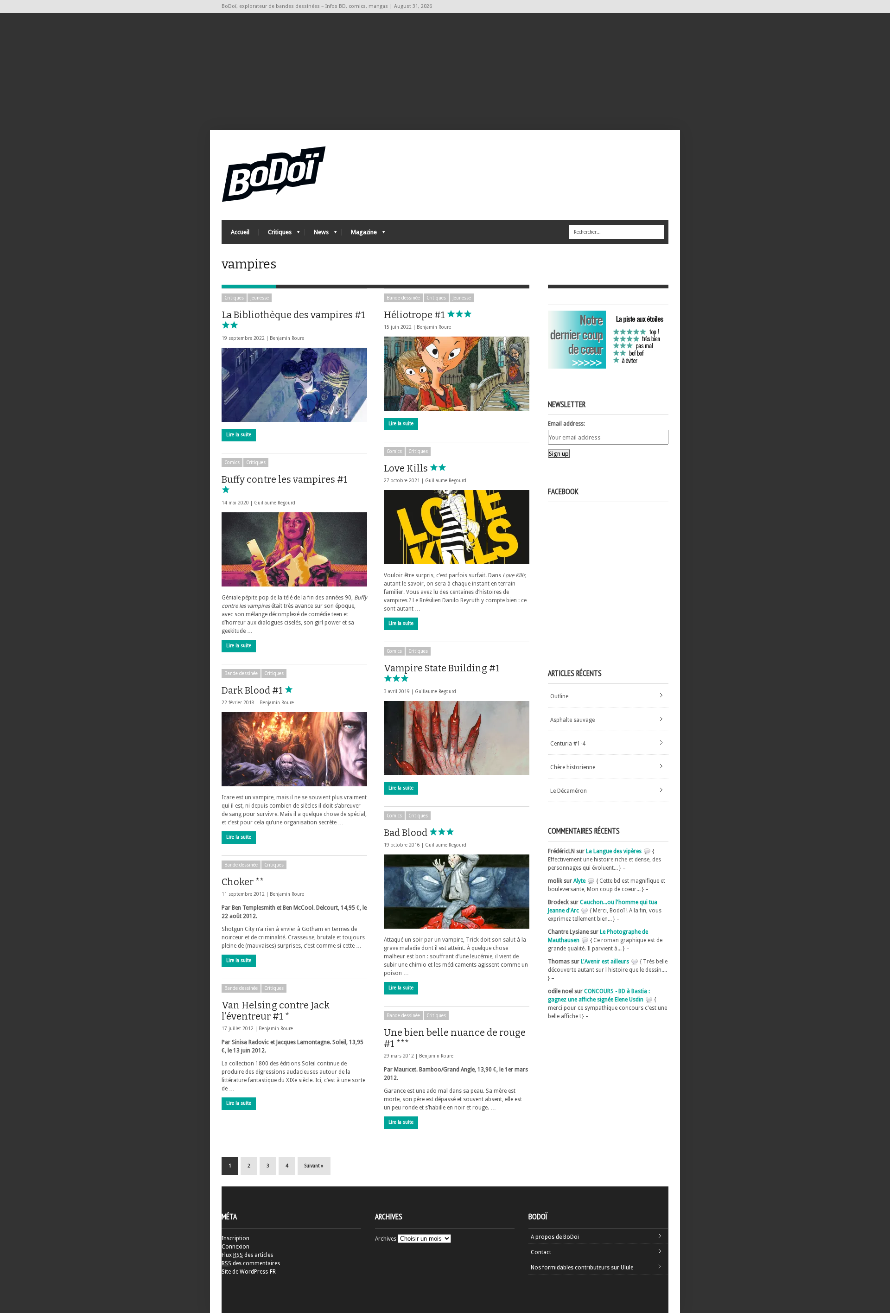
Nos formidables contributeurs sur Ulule (582, 1267)
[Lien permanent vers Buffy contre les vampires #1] (294, 549)
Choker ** (243, 881)
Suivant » (314, 1165)
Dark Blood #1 (253, 690)
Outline (559, 696)
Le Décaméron (568, 791)
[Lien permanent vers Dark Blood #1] (294, 749)
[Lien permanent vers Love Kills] (456, 527)
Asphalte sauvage (572, 720)
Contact (541, 1252)
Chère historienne (572, 767)
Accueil (240, 232)
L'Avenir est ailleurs (605, 961)
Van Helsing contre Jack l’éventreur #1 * (276, 1011)
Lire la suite (238, 434)
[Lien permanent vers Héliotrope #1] (456, 374)
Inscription (235, 1238)
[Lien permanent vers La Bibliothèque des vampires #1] (294, 385)
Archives (385, 1239)
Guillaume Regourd (445, 480)
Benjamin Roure (287, 338)
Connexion (235, 1246)
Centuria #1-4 (567, 743)
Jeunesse (259, 297)
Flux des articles (247, 1255)
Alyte (579, 881)
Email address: (566, 424)
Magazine (359, 234)
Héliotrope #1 (415, 314)
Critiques (275, 234)
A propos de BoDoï (555, 1237)
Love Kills (407, 468)
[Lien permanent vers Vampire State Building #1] (456, 738)
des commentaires (251, 1263)
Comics (394, 451)
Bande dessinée (403, 297)
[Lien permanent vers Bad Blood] (456, 891)
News (317, 234)
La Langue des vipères (614, 851)
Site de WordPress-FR (249, 1271)
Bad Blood (406, 832)
